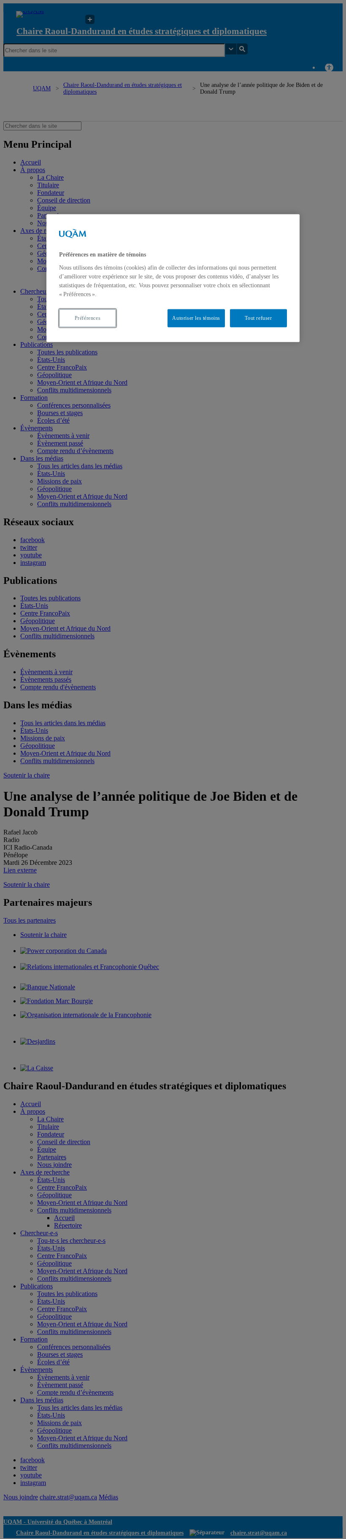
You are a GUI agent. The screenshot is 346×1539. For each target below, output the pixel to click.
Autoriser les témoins (196, 318)
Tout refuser (258, 318)
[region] (173, 278)
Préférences (88, 318)
